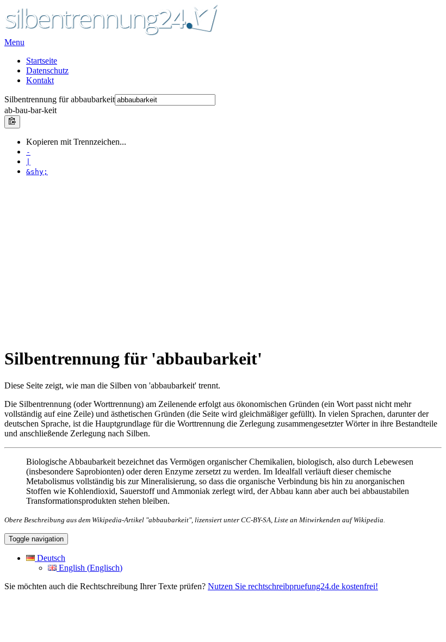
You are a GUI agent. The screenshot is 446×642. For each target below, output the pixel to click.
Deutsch (50, 558)
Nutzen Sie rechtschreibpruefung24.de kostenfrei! (293, 586)
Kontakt (40, 80)
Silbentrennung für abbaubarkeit (59, 99)
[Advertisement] (223, 261)
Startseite (41, 60)
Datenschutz (47, 70)
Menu (14, 42)
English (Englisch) (89, 567)
